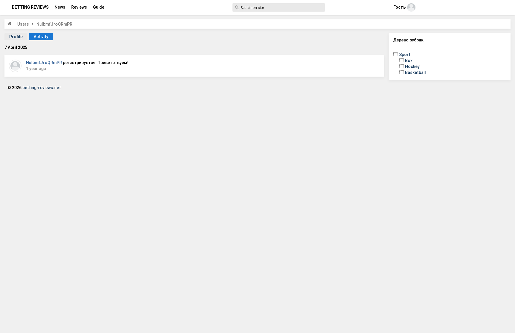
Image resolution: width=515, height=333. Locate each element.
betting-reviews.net (41, 87)
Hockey (412, 66)
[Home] (9, 23)
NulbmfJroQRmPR (44, 62)
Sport (404, 54)
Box (408, 60)
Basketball (415, 72)
